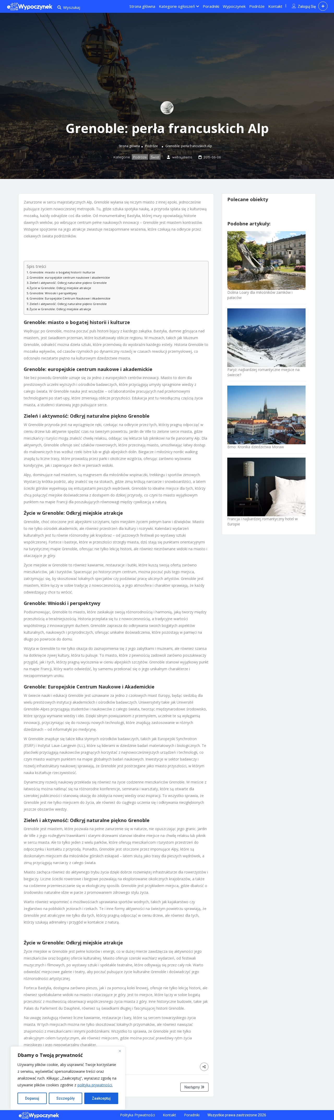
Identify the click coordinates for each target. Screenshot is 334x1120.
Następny (192, 1087)
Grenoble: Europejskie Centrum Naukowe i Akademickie (69, 298)
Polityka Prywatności (137, 1114)
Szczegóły (65, 1098)
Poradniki (211, 6)
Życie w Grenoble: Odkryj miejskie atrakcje (60, 288)
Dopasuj (32, 1098)
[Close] (120, 1051)
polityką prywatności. (95, 1084)
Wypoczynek (234, 6)
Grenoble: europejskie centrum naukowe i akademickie (69, 277)
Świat (155, 157)
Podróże (257, 6)
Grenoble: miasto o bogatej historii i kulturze (62, 272)
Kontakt (275, 6)
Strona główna (142, 6)
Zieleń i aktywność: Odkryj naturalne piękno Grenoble (68, 283)
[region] (67, 1078)
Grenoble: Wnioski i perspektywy (53, 293)
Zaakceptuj (101, 1098)
